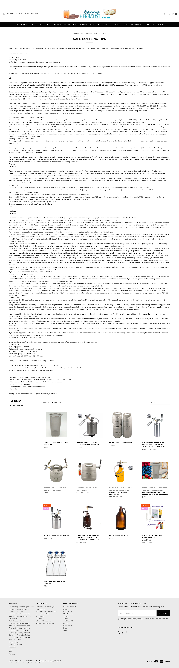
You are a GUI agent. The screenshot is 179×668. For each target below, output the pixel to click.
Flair (29, 663)
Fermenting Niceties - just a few (21, 607)
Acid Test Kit (68, 621)
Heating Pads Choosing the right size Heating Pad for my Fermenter (20, 616)
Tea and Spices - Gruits (154, 24)
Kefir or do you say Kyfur (25, 24)
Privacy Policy (14, 642)
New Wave (67, 626)
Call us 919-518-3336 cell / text (21, 661)
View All (66, 630)
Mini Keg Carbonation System (56, 535)
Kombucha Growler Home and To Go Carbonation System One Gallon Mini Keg (154, 445)
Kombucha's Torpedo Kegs (120, 442)
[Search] (160, 14)
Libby (65, 609)
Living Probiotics (87, 24)
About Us (12, 647)
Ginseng (117, 24)
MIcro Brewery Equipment (64, 24)
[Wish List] (68, 423)
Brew (65, 628)
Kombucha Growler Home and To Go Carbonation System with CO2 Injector (87, 537)
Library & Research (132, 24)
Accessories (103, 24)
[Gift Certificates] (164, 14)
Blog (10, 652)
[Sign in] (168, 14)
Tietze (65, 616)
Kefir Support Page (16, 621)
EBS (10, 649)
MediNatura (68, 614)
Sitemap (12, 654)
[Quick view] (68, 413)
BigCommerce (41, 663)
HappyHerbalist (69, 607)
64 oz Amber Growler (119, 535)
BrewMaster (68, 611)
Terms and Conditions (17, 645)
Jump (65, 619)
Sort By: (153, 403)
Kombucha (43, 24)
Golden (66, 623)
